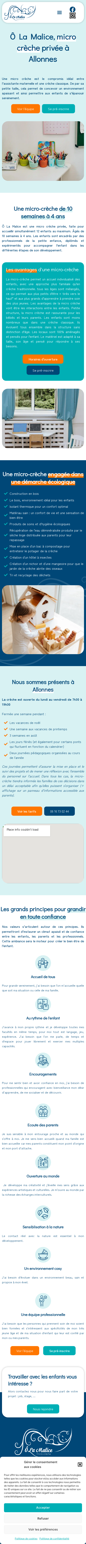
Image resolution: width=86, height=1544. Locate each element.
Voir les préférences (43, 1529)
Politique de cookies (26, 1538)
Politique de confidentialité (54, 1538)
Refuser (43, 1518)
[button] (80, 1465)
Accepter (43, 1507)
